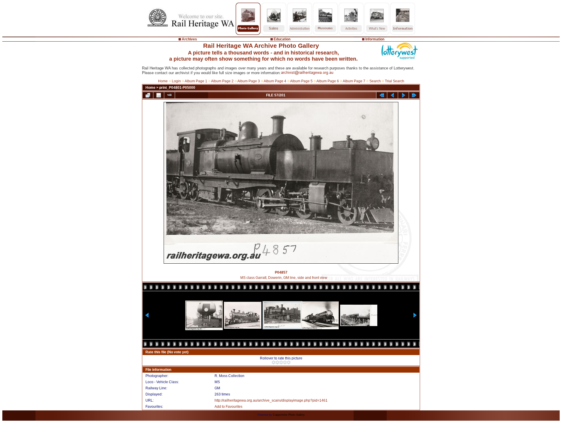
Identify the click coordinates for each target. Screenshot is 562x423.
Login (176, 81)
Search (375, 81)
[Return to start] (381, 95)
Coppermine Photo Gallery (289, 414)
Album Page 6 (327, 81)
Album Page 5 (301, 81)
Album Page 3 (248, 81)
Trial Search (394, 81)
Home (163, 81)
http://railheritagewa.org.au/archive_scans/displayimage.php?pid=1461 (271, 400)
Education (282, 39)
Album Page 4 (275, 81)
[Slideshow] (169, 95)
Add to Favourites (228, 407)
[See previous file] (392, 95)
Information (374, 39)
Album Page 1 (196, 81)
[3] (281, 362)
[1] (273, 362)
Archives (189, 39)
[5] (289, 362)
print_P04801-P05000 (177, 88)
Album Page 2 (222, 81)
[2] (277, 362)
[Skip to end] (414, 95)
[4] (285, 362)
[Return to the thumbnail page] (148, 95)
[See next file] (403, 95)
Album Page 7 (354, 81)
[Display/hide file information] (158, 95)
